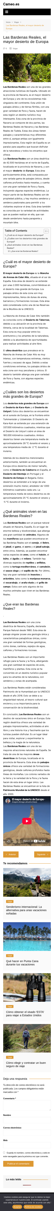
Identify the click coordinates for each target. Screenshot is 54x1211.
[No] (50, 1202)
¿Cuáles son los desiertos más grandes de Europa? (27, 240)
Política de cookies (33, 1207)
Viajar (15, 48)
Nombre (7, 1115)
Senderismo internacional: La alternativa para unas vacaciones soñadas (26, 910)
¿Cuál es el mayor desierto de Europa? (25, 235)
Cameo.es (11, 4)
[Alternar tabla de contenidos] (45, 231)
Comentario (9, 1098)
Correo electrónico (12, 1128)
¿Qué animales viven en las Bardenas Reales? (25, 246)
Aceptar (17, 1207)
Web (5, 1140)
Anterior (12, 854)
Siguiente (41, 854)
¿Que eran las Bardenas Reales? (24, 251)
